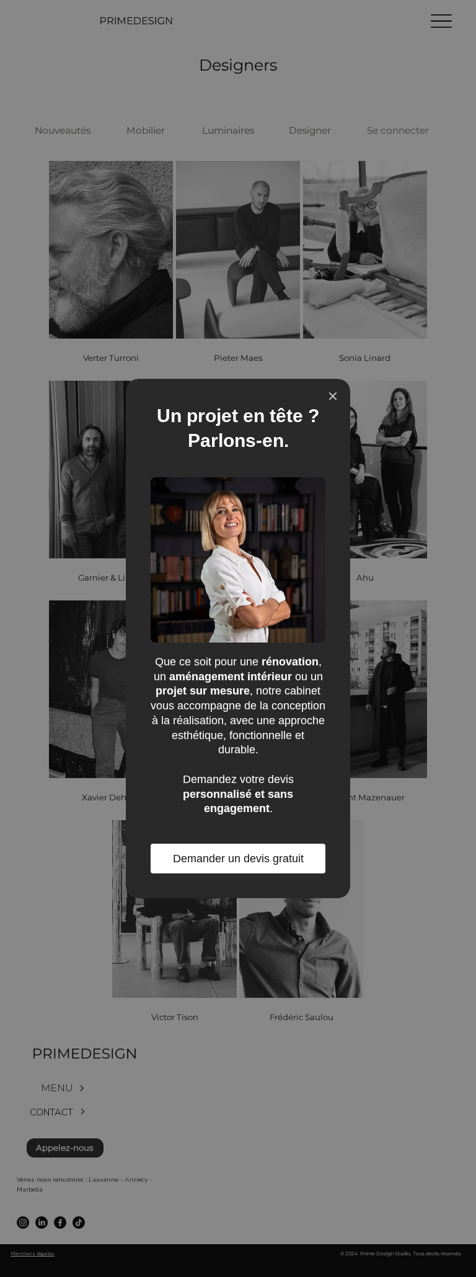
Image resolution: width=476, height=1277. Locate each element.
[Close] (333, 396)
